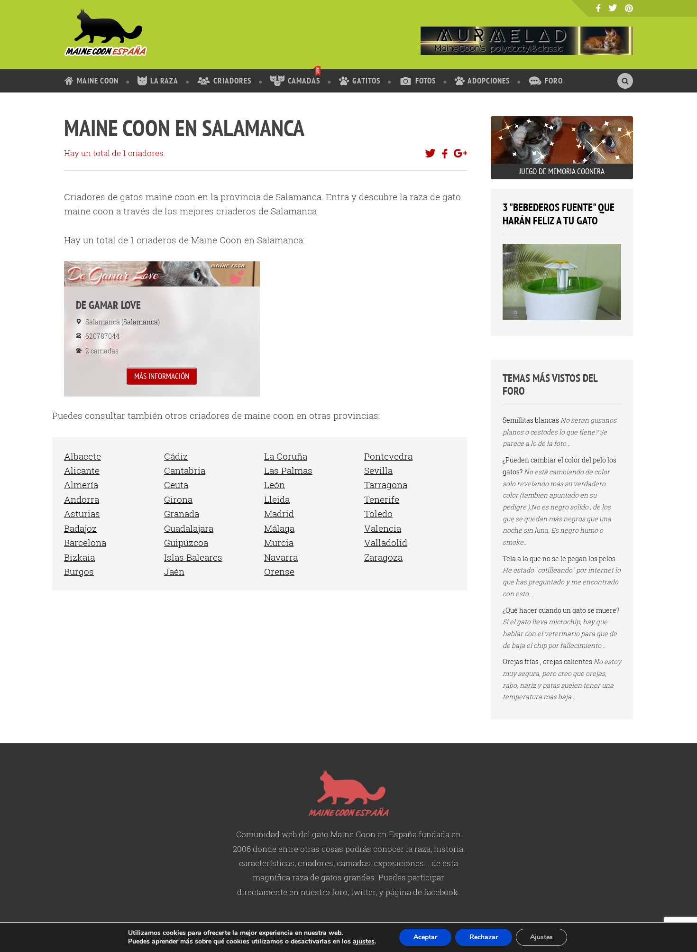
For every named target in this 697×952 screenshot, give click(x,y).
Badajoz (80, 528)
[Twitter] (613, 8)
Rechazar (483, 937)
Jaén (174, 571)
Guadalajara (188, 528)
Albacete (82, 456)
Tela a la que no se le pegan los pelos (559, 558)
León (274, 484)
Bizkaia (79, 557)
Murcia (278, 542)
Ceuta (176, 484)
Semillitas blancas (531, 420)
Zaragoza (383, 557)
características (266, 863)
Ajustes (541, 937)
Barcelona (85, 542)
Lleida (277, 499)
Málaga (279, 528)
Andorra (81, 499)
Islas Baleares (193, 557)
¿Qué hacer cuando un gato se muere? (561, 610)
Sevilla (378, 470)
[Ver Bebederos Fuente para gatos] (562, 317)
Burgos (79, 571)
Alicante (82, 470)
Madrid (279, 513)
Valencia (382, 528)
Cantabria (184, 470)
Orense (279, 571)
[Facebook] (598, 8)
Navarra (281, 557)
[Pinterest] (629, 9)
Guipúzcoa (186, 542)
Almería (81, 484)
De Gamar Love (162, 329)
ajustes (364, 941)
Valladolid (385, 542)
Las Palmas (288, 470)
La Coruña (285, 456)
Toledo (378, 513)
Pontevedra (388, 456)
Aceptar (425, 937)
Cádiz (176, 456)
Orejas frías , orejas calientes (547, 661)
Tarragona (385, 484)
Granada (181, 513)
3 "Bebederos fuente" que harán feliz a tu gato (558, 213)
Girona (178, 499)
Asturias (82, 513)
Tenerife (381, 499)
